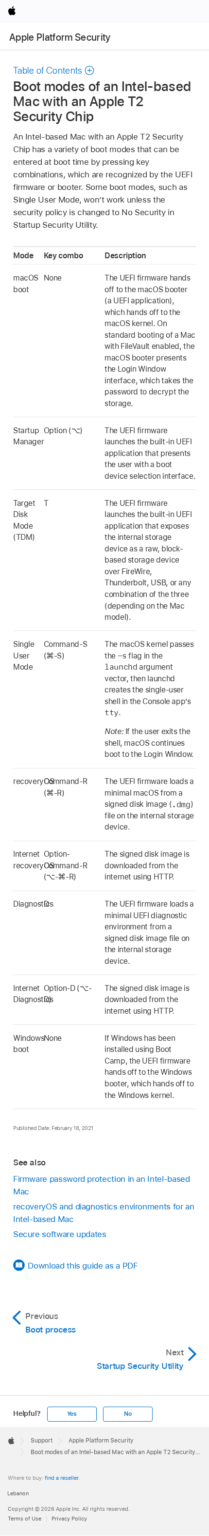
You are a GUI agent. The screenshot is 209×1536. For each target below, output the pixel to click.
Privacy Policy (69, 1518)
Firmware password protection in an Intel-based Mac (101, 1185)
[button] (54, 70)
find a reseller (61, 1477)
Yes (72, 1414)
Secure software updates (59, 1234)
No (128, 1414)
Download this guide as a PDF (83, 1265)
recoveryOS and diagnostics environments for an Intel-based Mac (103, 1213)
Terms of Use (24, 1518)
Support (41, 1440)
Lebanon (18, 1493)
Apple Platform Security (60, 37)
